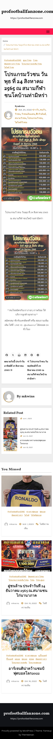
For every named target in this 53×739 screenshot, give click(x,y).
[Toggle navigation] (48, 32)
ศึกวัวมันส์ (41, 114)
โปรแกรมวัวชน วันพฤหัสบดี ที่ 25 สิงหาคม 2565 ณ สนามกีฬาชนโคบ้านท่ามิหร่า (37, 370)
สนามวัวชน (20, 118)
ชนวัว (43, 110)
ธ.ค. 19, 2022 (28, 436)
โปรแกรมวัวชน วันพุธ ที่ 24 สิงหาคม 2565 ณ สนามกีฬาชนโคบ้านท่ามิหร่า (25, 85)
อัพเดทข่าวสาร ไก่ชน (36, 577)
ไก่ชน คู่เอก (40, 580)
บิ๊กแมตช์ (9, 659)
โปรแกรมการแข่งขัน (19, 663)
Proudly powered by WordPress (18, 730)
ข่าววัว (35, 110)
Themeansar (28, 734)
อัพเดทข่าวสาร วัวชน (12, 64)
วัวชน (35, 60)
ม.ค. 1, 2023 (27, 419)
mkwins (21, 106)
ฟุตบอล (42, 512)
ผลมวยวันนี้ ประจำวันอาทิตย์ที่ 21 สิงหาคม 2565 (14, 365)
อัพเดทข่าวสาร (17, 515)
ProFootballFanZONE (12, 60)
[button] (3, 31)
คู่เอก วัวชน (27, 60)
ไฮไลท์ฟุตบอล (36, 515)
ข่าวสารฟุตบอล (32, 512)
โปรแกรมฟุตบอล (35, 663)
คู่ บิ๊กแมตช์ (42, 656)
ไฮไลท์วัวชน (21, 122)
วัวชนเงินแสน (28, 114)
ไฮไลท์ (26, 515)
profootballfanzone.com (26, 713)
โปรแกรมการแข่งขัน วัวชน (32, 64)
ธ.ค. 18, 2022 (28, 447)
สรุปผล (31, 659)
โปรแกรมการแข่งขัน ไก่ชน (19, 580)
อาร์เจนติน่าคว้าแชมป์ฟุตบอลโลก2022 (26, 671)
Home (5, 41)
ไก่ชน (32, 580)
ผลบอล (17, 659)
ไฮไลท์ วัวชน (9, 67)
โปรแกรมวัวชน (35, 118)
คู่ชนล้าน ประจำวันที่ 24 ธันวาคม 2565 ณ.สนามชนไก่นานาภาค (26, 591)
